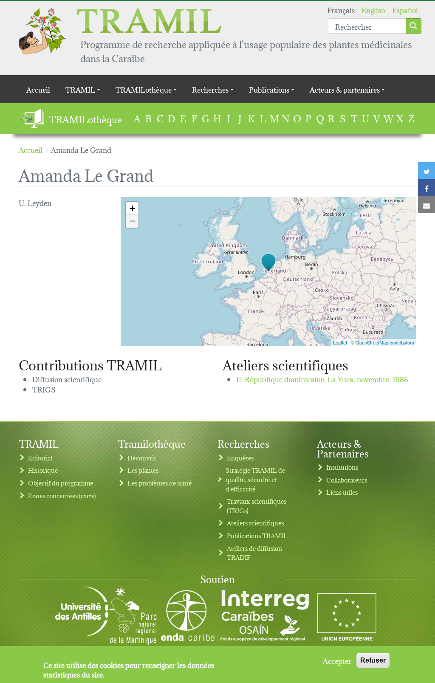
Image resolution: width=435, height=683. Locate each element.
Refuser (373, 660)
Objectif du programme (60, 483)
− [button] (132, 221)
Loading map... (267, 271)
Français (341, 9)
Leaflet (340, 342)
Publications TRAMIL (257, 535)
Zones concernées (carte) (62, 495)
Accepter (337, 660)
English (373, 9)
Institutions (342, 467)
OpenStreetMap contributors (385, 342)
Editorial (40, 458)
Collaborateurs (346, 480)
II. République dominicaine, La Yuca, (322, 378)
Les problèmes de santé (159, 483)
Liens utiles (342, 492)
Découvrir (141, 458)
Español (405, 9)
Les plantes (142, 470)
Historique (43, 470)
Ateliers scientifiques (255, 523)
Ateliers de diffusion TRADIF (254, 552)
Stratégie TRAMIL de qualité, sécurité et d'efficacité (255, 479)
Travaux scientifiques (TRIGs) (256, 505)
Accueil (38, 89)
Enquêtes (240, 458)
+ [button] (132, 208)
